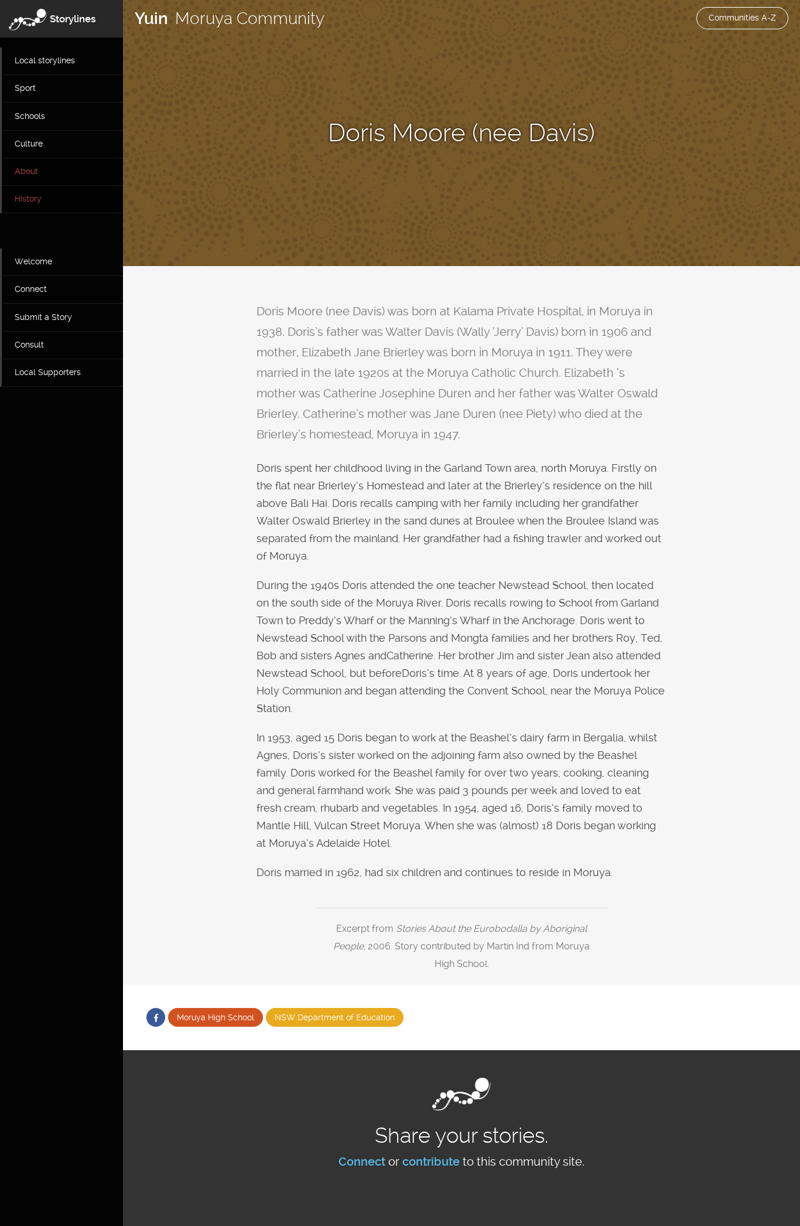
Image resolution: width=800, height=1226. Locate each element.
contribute (431, 1162)
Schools (30, 116)
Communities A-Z (742, 17)
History (28, 198)
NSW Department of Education (335, 1017)
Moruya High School (215, 1017)
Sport (25, 88)
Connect (31, 289)
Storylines (73, 19)
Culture (29, 143)
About (26, 171)
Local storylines (45, 60)
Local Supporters (48, 372)
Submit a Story (43, 317)
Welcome (33, 261)
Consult (29, 344)
